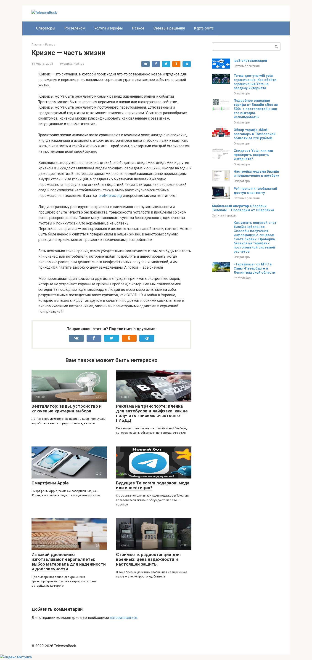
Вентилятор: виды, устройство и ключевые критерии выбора (67, 408)
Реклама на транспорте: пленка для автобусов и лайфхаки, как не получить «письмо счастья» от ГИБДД (152, 413)
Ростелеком (74, 28)
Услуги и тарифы (108, 28)
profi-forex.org (110, 195)
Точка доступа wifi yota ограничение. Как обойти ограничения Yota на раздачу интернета (255, 82)
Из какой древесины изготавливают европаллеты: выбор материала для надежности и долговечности (69, 562)
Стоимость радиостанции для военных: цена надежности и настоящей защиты (148, 559)
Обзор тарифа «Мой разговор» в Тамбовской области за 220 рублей (254, 134)
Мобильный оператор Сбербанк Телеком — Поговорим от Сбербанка (243, 208)
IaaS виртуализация (250, 61)
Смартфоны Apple (50, 483)
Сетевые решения (169, 28)
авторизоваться (123, 617)
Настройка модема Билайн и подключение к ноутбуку (256, 173)
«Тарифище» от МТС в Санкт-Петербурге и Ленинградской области (254, 268)
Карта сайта (204, 28)
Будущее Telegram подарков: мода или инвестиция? (152, 485)
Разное (138, 28)
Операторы (45, 28)
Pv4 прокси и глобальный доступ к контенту (255, 191)
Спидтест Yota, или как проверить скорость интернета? (253, 155)
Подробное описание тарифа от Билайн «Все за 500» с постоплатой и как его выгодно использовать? (256, 109)
